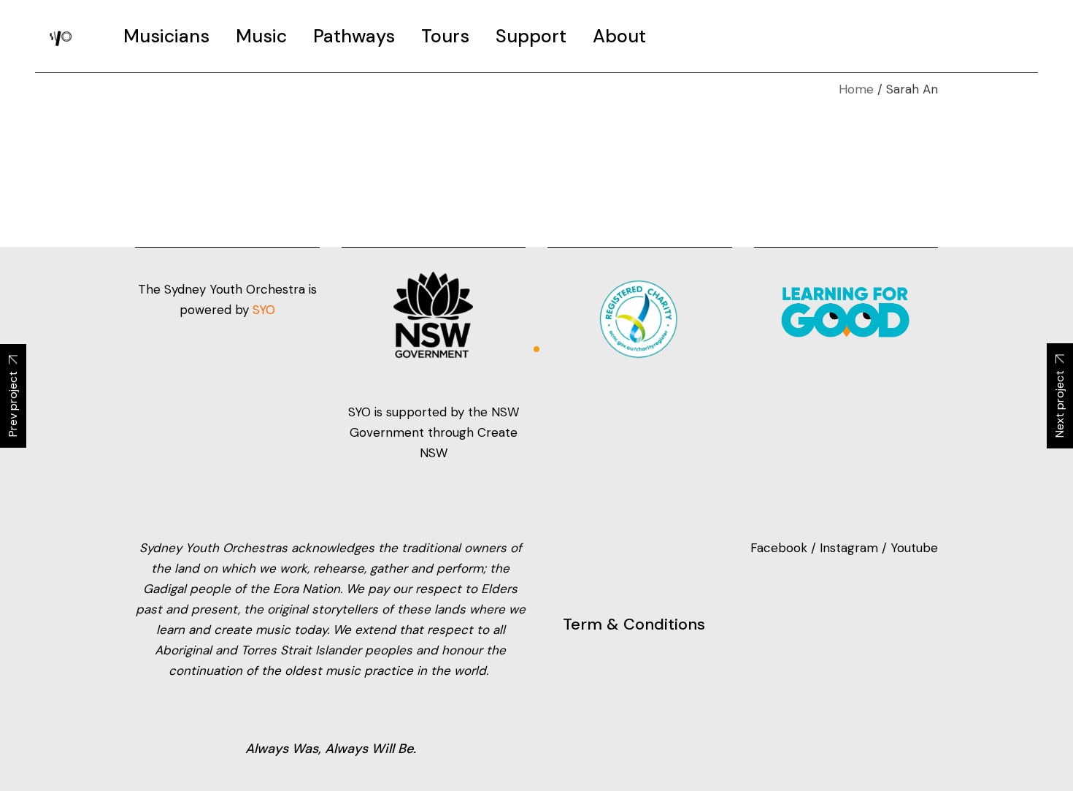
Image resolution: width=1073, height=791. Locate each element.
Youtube (914, 548)
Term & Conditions (634, 624)
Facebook (780, 548)
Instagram (849, 548)
